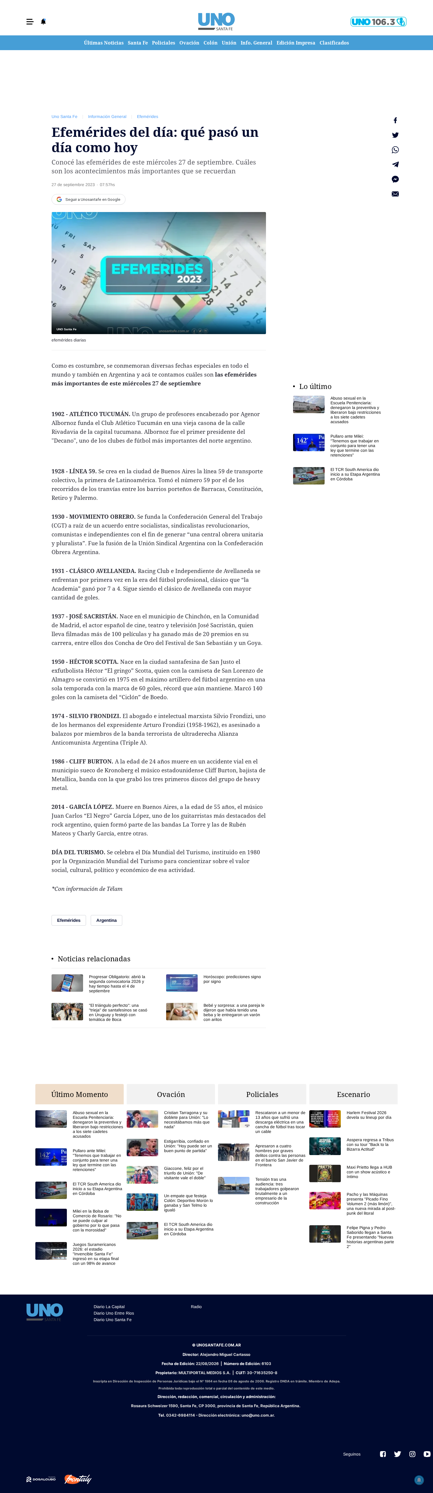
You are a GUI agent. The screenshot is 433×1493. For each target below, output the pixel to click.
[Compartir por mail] (395, 194)
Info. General (256, 42)
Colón (211, 42)
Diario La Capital (109, 1306)
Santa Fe (138, 42)
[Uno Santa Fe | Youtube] (427, 1454)
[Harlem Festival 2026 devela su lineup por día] (353, 1119)
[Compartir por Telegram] (395, 164)
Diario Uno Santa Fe (113, 1319)
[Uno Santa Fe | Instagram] (412, 1454)
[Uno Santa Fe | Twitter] (398, 1454)
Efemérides (147, 116)
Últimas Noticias (104, 42)
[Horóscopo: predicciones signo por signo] (216, 983)
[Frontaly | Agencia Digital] (74, 1479)
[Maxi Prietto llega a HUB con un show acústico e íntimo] (353, 1173)
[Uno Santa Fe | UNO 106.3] (378, 22)
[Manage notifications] (419, 1480)
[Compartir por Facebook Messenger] (395, 179)
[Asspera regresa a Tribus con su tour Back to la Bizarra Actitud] (353, 1146)
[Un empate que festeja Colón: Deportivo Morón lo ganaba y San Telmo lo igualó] (171, 1202)
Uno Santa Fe (64, 116)
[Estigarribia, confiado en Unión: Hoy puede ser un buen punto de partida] (171, 1147)
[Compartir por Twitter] (395, 135)
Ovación (189, 42)
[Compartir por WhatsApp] (395, 150)
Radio (196, 1306)
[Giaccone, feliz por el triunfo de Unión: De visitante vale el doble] (171, 1174)
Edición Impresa (296, 42)
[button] (30, 21)
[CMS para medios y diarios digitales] (41, 1479)
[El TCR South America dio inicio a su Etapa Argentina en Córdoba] (337, 475)
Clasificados (334, 42)
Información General (107, 116)
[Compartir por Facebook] (395, 120)
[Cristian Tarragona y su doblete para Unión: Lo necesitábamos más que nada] (171, 1119)
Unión (229, 42)
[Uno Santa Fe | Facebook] (383, 1454)
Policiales (163, 42)
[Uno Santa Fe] (216, 21)
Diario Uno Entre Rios (114, 1313)
